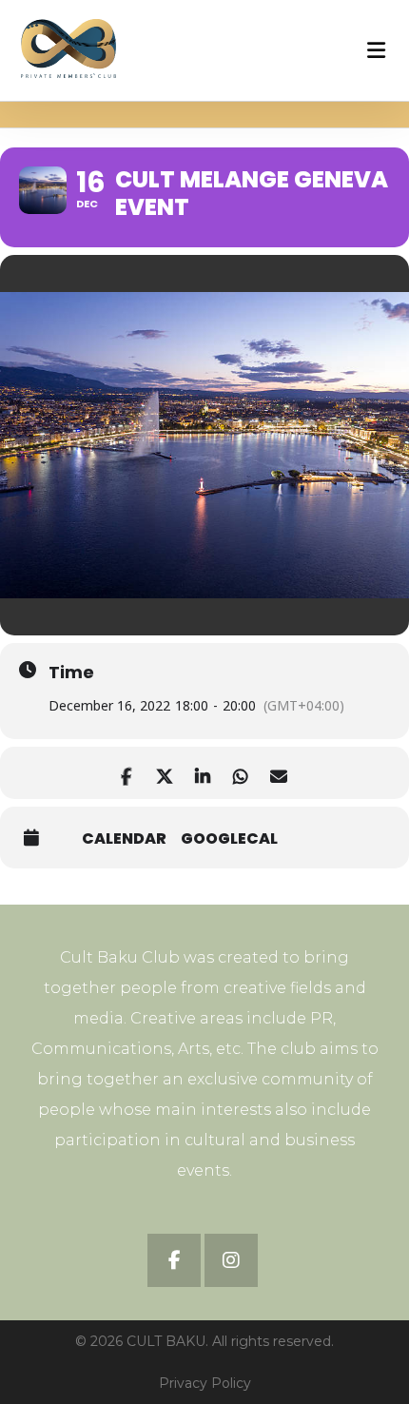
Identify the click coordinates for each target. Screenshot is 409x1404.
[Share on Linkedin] (202, 773)
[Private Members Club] (68, 48)
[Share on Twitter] (164, 773)
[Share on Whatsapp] (240, 773)
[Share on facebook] (126, 773)
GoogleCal (229, 839)
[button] (174, 1260)
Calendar (124, 839)
